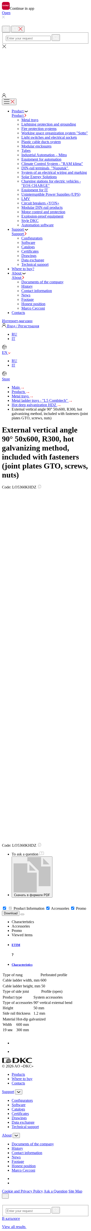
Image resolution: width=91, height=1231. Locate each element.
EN (5, 352)
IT (13, 339)
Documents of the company (42, 282)
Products (19, 392)
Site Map (75, 1191)
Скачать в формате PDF (32, 895)
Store (6, 379)
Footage (27, 299)
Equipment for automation (41, 159)
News (25, 295)
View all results (14, 1227)
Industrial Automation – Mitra (44, 155)
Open (6, 13)
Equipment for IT (34, 190)
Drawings (28, 256)
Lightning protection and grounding (48, 124)
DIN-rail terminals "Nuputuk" (45, 168)
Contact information (36, 291)
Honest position (33, 304)
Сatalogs (28, 247)
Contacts (18, 1083)
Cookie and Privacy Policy (22, 1191)
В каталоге (11, 1218)
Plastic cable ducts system (41, 142)
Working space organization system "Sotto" (54, 133)
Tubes (26, 150)
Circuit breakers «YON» (40, 203)
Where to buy (22, 1079)
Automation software (37, 225)
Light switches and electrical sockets (49, 137)
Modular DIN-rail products (42, 207)
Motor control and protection (43, 212)
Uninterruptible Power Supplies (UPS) (50, 194)
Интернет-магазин (17, 321)
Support (18, 234)
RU (14, 334)
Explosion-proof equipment (42, 216)
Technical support (35, 264)
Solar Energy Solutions (39, 177)
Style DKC (30, 221)
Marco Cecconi (33, 308)
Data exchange (32, 260)
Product (18, 115)
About (17, 278)
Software (28, 242)
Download (10, 913)
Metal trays (29, 120)
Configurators (31, 238)
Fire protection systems (39, 129)
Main (16, 387)
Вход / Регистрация (22, 326)
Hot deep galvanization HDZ (34, 405)
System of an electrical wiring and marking (54, 172)
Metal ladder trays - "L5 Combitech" (40, 400)
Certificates (30, 251)
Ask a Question (55, 1191)
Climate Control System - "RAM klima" (52, 164)
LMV (25, 199)
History (27, 286)
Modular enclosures (36, 146)
